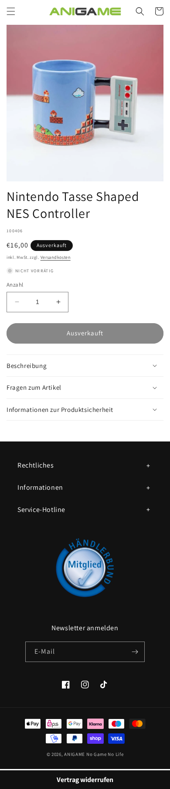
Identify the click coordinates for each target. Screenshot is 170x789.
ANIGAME (74, 754)
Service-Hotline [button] (41, 509)
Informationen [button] (40, 487)
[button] (10, 11)
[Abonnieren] (134, 652)
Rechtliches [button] (35, 465)
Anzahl (15, 284)
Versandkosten (56, 257)
